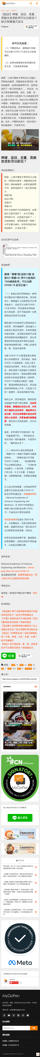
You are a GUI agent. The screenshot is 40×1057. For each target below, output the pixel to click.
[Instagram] (13, 1015)
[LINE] (18, 1015)
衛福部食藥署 (10, 519)
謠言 (8, 10)
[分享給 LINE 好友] (8, 656)
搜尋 (33, 1028)
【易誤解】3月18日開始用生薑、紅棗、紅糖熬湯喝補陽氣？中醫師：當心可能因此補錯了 (19, 723)
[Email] (28, 1015)
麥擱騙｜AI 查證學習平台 (10, 1045)
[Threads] (23, 1015)
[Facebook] (4, 1015)
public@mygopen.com (17, 1010)
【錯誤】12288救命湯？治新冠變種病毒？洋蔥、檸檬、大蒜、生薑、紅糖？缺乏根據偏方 (19, 637)
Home (2, 10)
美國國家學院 (30, 494)
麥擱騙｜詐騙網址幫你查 (10, 1041)
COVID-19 (14, 10)
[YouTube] (9, 1015)
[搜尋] (31, 3)
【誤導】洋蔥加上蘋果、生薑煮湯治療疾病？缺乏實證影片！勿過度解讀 (19, 705)
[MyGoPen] (8, 4)
